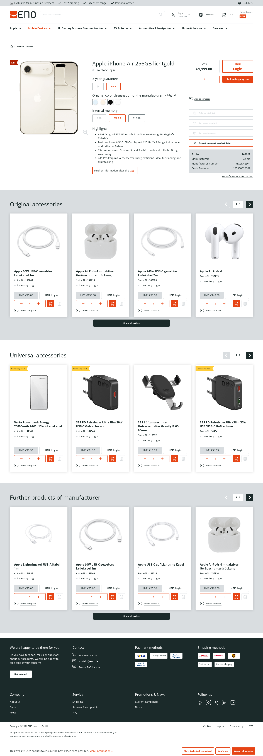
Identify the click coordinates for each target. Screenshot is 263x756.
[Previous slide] (226, 204)
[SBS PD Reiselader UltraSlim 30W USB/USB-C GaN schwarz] (224, 392)
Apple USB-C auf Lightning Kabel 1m (161, 566)
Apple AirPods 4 (211, 271)
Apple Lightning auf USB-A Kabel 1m (37, 566)
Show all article (131, 323)
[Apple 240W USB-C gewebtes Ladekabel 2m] (162, 241)
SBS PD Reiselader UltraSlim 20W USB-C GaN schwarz (99, 424)
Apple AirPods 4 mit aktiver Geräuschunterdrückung (95, 273)
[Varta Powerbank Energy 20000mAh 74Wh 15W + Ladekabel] (38, 392)
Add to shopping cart (238, 79)
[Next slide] (249, 204)
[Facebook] (200, 703)
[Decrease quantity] (194, 79)
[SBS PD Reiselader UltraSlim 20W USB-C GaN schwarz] (100, 392)
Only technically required (198, 750)
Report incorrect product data (214, 142)
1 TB (99, 118)
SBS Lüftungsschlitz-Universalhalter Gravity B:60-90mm (158, 426)
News (138, 707)
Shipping (77, 701)
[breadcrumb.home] (11, 46)
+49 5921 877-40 (88, 655)
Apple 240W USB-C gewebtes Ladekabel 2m (157, 273)
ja (98, 86)
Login (133, 170)
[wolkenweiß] (118, 102)
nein (113, 86)
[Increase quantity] (214, 79)
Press (13, 712)
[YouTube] (232, 703)
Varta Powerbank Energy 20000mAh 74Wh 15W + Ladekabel (38, 424)
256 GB (117, 118)
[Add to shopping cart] (50, 303)
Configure (223, 750)
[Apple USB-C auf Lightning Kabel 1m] (162, 534)
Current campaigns (146, 701)
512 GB (136, 118)
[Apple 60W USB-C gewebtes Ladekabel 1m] (38, 241)
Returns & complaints (85, 707)
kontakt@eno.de (88, 661)
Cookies (207, 726)
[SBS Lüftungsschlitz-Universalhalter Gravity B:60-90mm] (162, 392)
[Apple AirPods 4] (224, 241)
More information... (101, 751)
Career (14, 707)
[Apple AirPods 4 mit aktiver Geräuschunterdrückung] (100, 241)
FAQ (74, 712)
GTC (251, 726)
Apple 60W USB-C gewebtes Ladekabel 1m (33, 273)
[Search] (161, 14)
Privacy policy (236, 726)
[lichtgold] (103, 102)
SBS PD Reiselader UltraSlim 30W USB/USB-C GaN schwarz (223, 424)
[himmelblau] (95, 102)
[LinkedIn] (224, 703)
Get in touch (20, 674)
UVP (242, 16)
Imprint (220, 726)
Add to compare (202, 98)
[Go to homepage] (23, 14)
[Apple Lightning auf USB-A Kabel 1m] (38, 534)
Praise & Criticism (89, 667)
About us (15, 701)
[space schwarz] (110, 102)
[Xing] (216, 703)
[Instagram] (208, 703)
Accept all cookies (243, 750)
